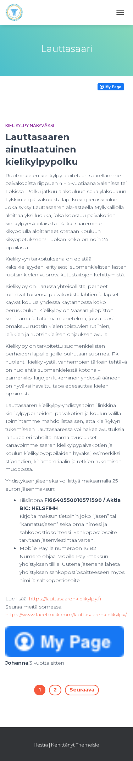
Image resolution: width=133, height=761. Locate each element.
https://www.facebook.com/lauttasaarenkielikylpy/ (66, 614)
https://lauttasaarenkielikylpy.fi (65, 598)
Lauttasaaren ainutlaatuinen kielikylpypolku (41, 149)
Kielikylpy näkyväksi (29, 125)
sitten (46, 663)
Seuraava (82, 690)
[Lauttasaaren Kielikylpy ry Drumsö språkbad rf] (16, 12)
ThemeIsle (87, 745)
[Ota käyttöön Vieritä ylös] (119, 747)
